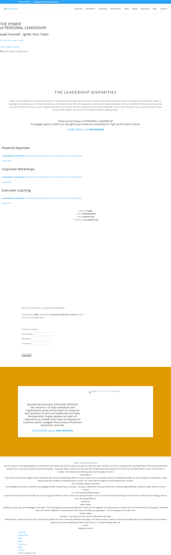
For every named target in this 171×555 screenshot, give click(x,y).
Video (126, 9)
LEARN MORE (52, 430)
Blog (155, 9)
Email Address (28, 334)
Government (115, 9)
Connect (163, 9)
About (135, 9)
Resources (145, 9)
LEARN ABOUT (85, 129)
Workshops (90, 9)
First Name (26, 339)
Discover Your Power (11, 40)
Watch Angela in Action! (10, 47)
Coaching (103, 9)
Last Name (26, 343)
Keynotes (78, 9)
